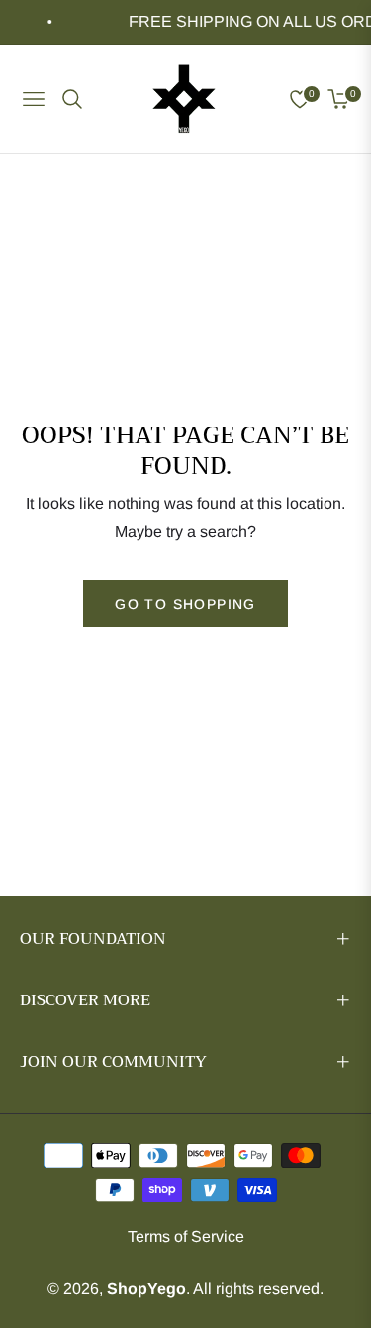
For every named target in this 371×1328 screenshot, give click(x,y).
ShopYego (146, 1289)
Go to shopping (185, 604)
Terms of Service (186, 1236)
